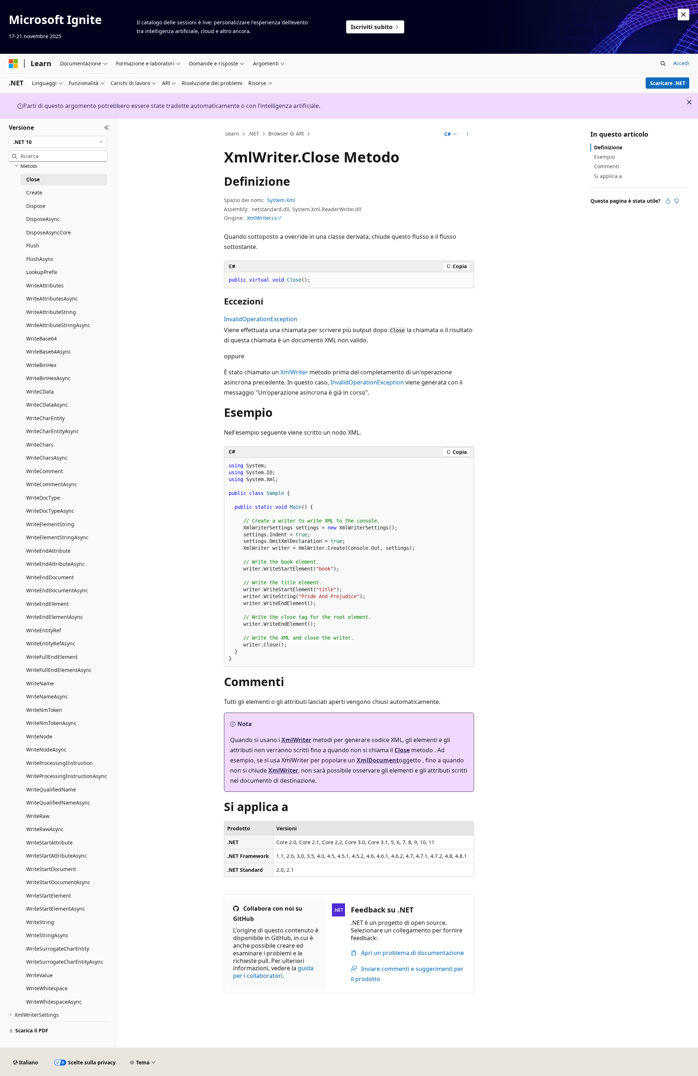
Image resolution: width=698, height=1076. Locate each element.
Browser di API (286, 133)
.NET (253, 133)
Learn (232, 133)
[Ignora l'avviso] (683, 14)
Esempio (604, 156)
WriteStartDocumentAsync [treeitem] (58, 882)
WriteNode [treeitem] (39, 736)
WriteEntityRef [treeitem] (43, 630)
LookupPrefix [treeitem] (41, 272)
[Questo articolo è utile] (667, 201)
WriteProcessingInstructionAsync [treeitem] (66, 776)
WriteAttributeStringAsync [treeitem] (58, 325)
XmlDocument (378, 760)
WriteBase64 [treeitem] (41, 338)
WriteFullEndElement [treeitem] (51, 656)
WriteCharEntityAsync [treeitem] (52, 431)
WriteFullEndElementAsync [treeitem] (59, 669)
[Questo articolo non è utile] (676, 201)
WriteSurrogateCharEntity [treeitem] (57, 948)
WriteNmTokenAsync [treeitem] (51, 723)
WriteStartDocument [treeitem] (51, 869)
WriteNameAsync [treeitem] (47, 696)
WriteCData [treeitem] (40, 391)
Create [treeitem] (34, 192)
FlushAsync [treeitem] (39, 258)
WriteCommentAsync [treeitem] (51, 484)
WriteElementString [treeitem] (50, 524)
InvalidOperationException (260, 319)
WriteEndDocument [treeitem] (50, 577)
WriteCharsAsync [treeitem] (47, 457)
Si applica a (608, 176)
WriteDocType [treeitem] (43, 497)
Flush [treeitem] (32, 245)
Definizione (608, 147)
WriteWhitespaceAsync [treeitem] (54, 1001)
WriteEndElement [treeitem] (47, 603)
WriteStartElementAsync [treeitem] (55, 908)
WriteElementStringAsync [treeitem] (57, 537)
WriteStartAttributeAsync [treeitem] (56, 855)
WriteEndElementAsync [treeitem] (54, 616)
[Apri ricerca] (663, 63)
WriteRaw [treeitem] (37, 816)
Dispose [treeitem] (35, 205)
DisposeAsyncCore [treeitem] (48, 232)
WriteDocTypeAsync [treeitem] (50, 510)
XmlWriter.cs (262, 217)
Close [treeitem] (33, 179)
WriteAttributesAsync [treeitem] (52, 298)
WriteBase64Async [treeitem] (48, 351)
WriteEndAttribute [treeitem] (48, 550)
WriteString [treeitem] (40, 922)
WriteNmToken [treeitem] (44, 709)
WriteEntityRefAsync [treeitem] (50, 643)
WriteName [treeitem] (40, 683)
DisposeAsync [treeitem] (43, 218)
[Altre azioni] (467, 134)
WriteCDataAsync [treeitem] (47, 404)
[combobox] (58, 142)
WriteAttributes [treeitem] (45, 285)
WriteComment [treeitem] (44, 471)
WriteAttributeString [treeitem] (51, 312)
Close (402, 750)
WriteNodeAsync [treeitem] (46, 749)
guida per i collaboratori (273, 972)
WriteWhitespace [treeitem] (47, 988)
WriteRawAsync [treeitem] (45, 829)
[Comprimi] (106, 127)
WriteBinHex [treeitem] (41, 365)
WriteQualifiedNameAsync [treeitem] (58, 802)
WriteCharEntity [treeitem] (45, 418)
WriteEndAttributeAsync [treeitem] (55, 563)
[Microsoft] (13, 63)
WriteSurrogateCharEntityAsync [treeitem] (64, 961)
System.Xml (281, 200)
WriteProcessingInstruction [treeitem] (59, 762)
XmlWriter (294, 372)
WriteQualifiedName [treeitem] (51, 789)
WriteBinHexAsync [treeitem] (48, 378)
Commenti (606, 166)
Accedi (681, 63)
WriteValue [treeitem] (39, 975)
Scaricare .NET (667, 83)
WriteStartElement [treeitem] (48, 895)
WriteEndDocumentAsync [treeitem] (57, 590)
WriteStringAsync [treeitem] (47, 935)
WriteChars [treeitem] (39, 444)
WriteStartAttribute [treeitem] (49, 842)
